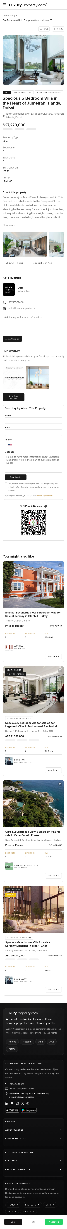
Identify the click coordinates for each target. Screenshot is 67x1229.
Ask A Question (12, 339)
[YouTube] (12, 1103)
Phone (8, 439)
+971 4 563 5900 (16, 1084)
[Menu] (4, 5)
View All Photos (50, 80)
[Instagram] (17, 1103)
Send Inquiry (16, 477)
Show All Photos (14, 263)
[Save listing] (60, 565)
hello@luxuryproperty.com (21, 1088)
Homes (12, 1041)
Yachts (12, 1048)
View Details (53, 656)
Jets (51, 1041)
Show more (9, 225)
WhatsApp (54, 1222)
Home (6, 15)
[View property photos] (33, 60)
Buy (13, 15)
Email (7, 427)
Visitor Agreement (44, 495)
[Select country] (10, 445)
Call (33, 1221)
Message (9, 451)
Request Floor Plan (42, 263)
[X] (22, 1103)
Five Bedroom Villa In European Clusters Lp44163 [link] (27, 20)
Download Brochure (13, 397)
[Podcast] (27, 1103)
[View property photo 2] (25, 244)
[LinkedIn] (6, 1103)
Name (8, 415)
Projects (27, 1041)
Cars (40, 1041)
